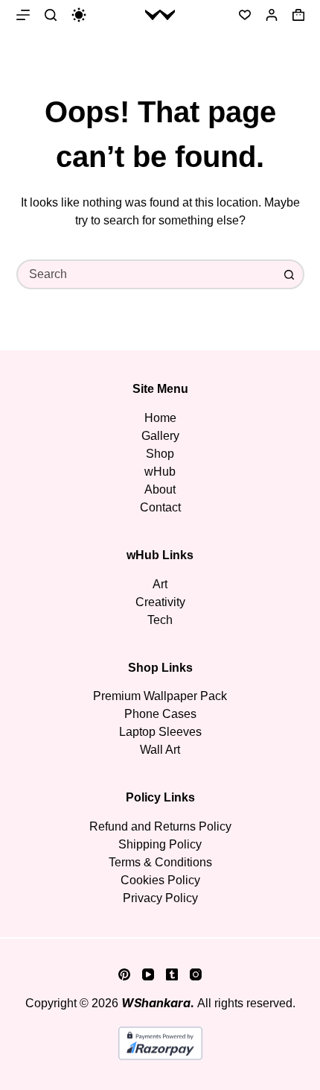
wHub (160, 471)
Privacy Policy (160, 898)
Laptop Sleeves (160, 731)
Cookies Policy (160, 880)
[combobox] (147, 274)
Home (160, 418)
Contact (160, 507)
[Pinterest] (124, 974)
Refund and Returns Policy (160, 826)
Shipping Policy (160, 844)
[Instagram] (196, 974)
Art (160, 584)
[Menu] (23, 15)
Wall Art (160, 749)
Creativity (160, 602)
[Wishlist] (245, 15)
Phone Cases (160, 714)
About (160, 489)
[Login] (272, 15)
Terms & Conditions (160, 862)
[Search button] (289, 274)
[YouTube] (148, 974)
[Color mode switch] (78, 14)
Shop (160, 453)
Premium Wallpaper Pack (160, 696)
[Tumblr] (172, 974)
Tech (160, 620)
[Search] (51, 15)
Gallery (160, 435)
